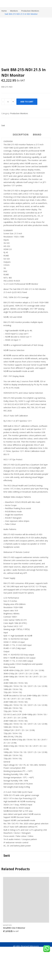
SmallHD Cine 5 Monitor (14, 928)
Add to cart (26, 101)
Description (21, 134)
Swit (3, 125)
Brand (37, 134)
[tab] (20, 135)
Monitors (7, 925)
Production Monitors (19, 113)
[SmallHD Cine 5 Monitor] (26, 900)
